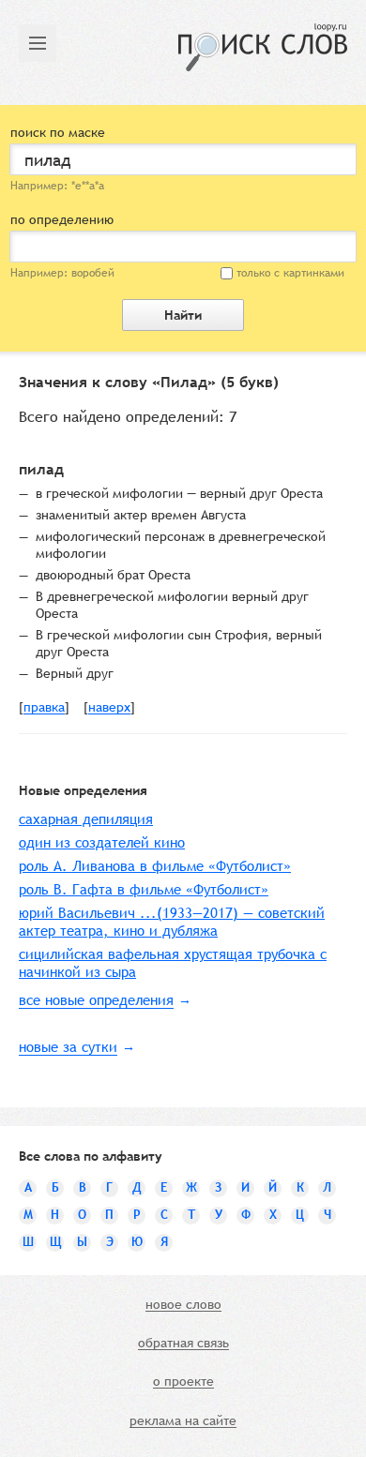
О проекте (183, 1382)
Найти (183, 315)
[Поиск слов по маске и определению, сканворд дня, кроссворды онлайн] (262, 47)
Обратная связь (183, 1343)
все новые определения (96, 1000)
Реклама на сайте (183, 1421)
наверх (109, 707)
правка (44, 707)
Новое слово (183, 1305)
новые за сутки (68, 1047)
